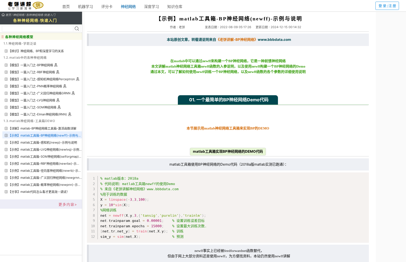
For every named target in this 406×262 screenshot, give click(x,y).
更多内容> (68, 204)
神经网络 (128, 6)
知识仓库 (174, 6)
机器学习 (85, 6)
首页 (66, 6)
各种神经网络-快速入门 (40, 15)
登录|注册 (388, 6)
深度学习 (151, 6)
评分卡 (107, 6)
